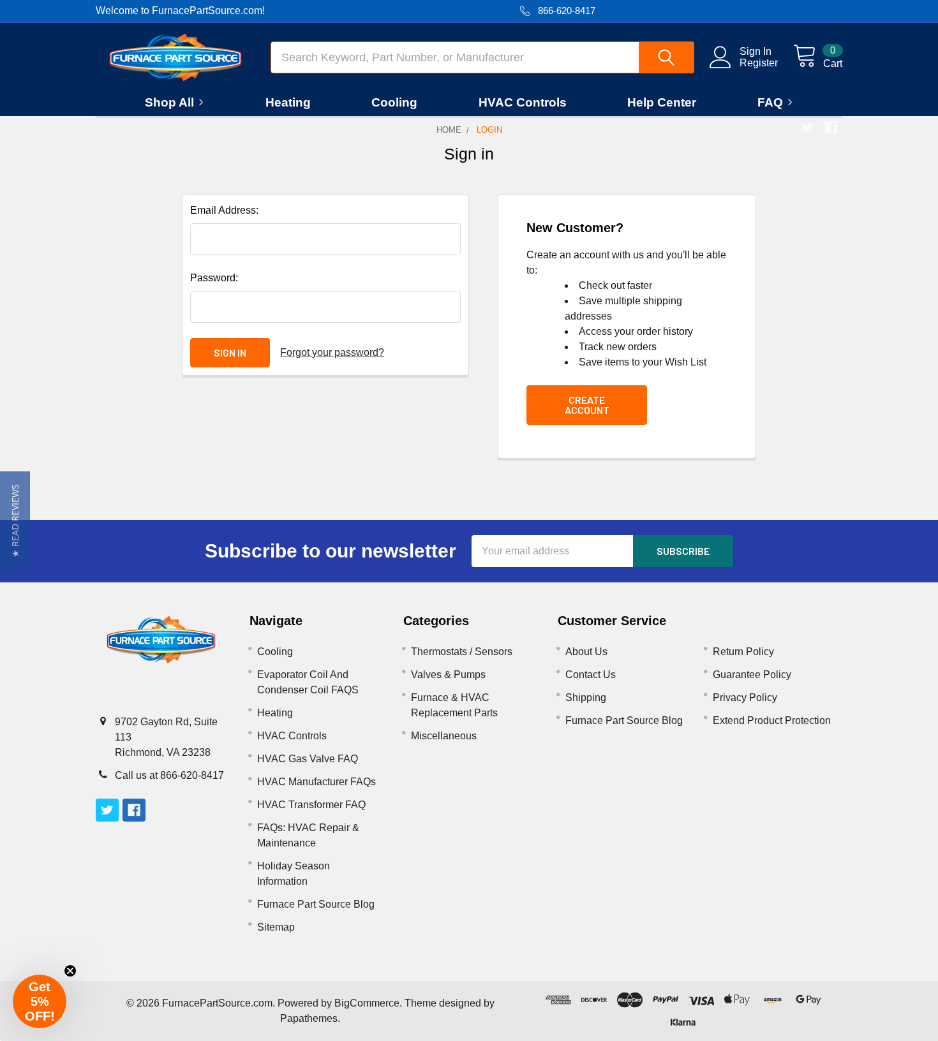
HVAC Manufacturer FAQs (316, 781)
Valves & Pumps (448, 674)
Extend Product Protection (772, 720)
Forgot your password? (332, 352)
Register (759, 62)
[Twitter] (807, 127)
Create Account (587, 405)
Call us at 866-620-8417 (169, 775)
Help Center (661, 102)
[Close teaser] (70, 970)
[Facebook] (830, 127)
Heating (288, 102)
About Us (586, 651)
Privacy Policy (745, 697)
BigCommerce (366, 1003)
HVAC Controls (523, 102)
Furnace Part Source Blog (316, 904)
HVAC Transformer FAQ (311, 804)
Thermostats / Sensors (461, 651)
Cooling (394, 102)
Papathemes (309, 1018)
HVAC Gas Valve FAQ (307, 758)
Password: (214, 277)
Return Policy (743, 651)
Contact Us (590, 674)
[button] (15, 520)
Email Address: (224, 210)
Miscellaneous (444, 735)
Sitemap (276, 927)
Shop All (169, 102)
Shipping (585, 697)
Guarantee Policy (752, 674)
